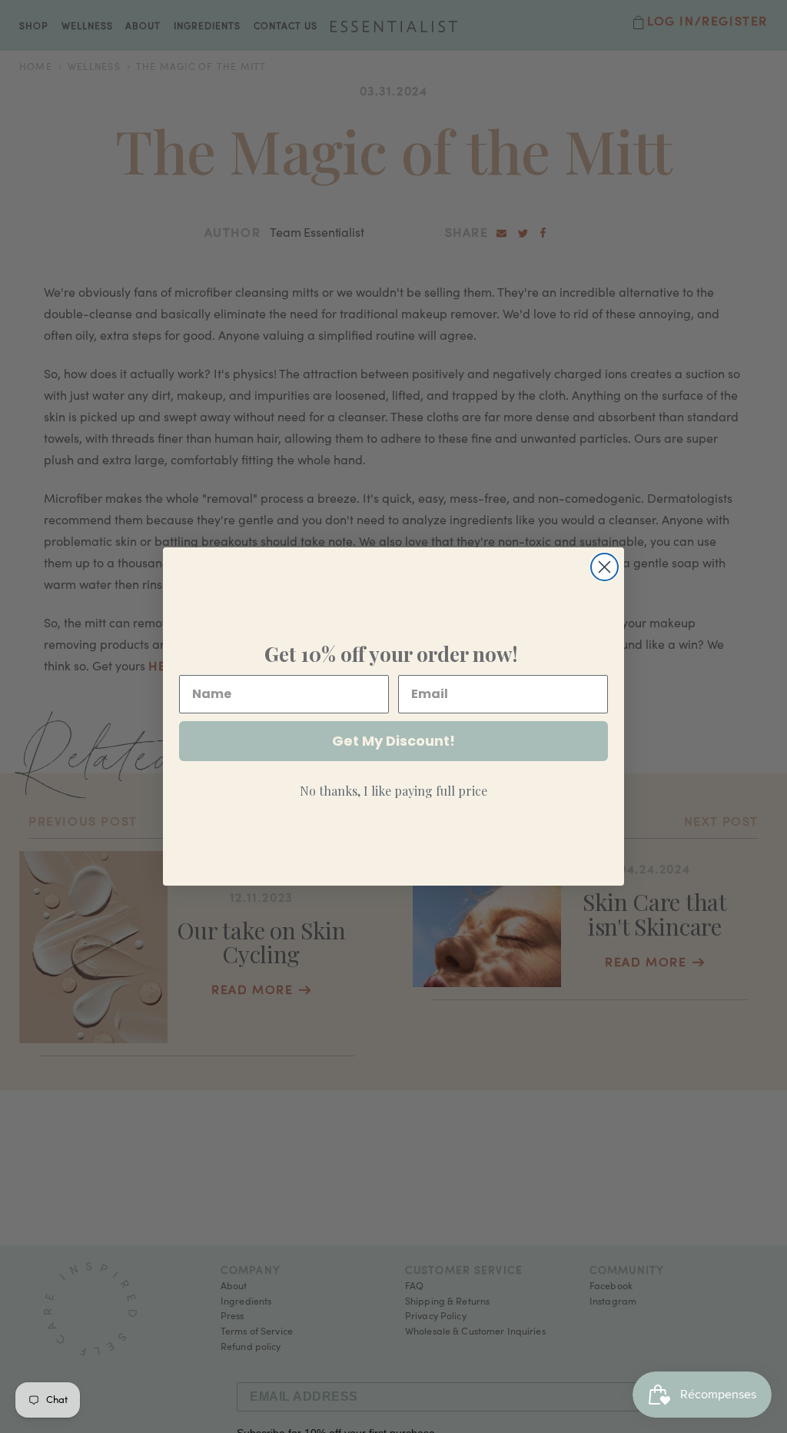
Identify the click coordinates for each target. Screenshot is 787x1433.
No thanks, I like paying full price (393, 791)
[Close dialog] (604, 567)
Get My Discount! (393, 740)
